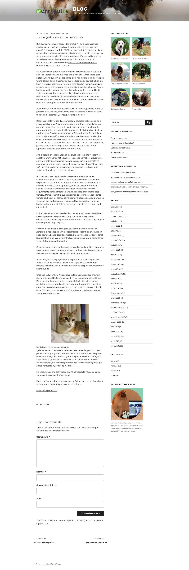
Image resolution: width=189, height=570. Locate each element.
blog (80, 9)
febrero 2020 (116, 264)
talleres (114, 375)
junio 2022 (115, 221)
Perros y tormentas (119, 138)
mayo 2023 (115, 211)
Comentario (43, 437)
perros (113, 370)
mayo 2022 (115, 226)
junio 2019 (115, 279)
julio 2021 (115, 231)
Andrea (114, 172)
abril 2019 (115, 283)
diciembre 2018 (117, 303)
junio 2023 (115, 207)
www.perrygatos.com (46, 390)
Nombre (41, 472)
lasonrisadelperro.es (119, 182)
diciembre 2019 (117, 274)
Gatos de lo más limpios (120, 148)
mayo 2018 (115, 336)
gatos (113, 361)
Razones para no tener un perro (135, 192)
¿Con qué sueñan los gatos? (122, 143)
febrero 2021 (116, 235)
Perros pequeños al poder (130, 177)
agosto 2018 (116, 322)
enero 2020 (116, 269)
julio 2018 (115, 327)
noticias (44, 404)
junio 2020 (115, 245)
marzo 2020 (116, 259)
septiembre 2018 (118, 317)
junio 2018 (115, 331)
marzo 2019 (116, 288)
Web (38, 498)
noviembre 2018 (117, 307)
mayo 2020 (115, 250)
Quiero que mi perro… (119, 157)
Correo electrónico (46, 485)
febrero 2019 (116, 293)
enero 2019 (115, 298)
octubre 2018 (116, 312)
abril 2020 (115, 255)
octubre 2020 (116, 240)
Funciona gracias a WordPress (48, 564)
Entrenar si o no (117, 152)
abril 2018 (115, 341)
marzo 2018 (116, 346)
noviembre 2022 (117, 216)
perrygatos (62, 33)
